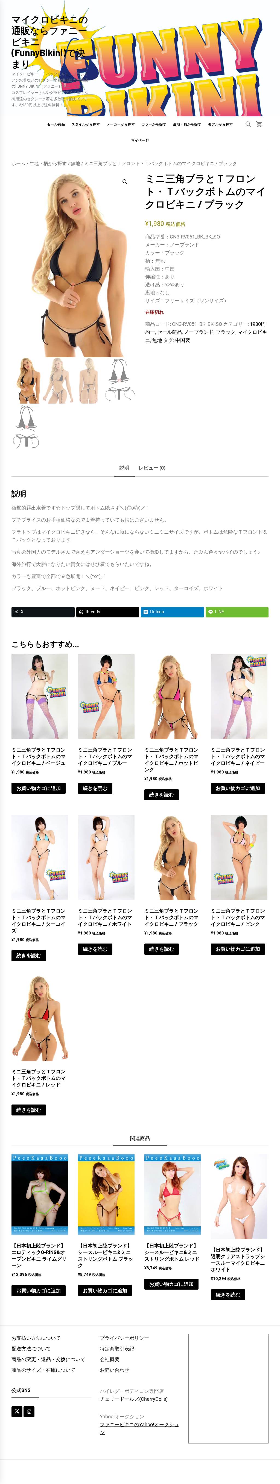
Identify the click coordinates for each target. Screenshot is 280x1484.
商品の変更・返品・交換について (48, 1359)
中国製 (182, 340)
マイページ (140, 140)
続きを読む (95, 788)
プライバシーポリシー (124, 1338)
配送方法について (31, 1348)
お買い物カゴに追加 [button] (38, 788)
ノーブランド (199, 332)
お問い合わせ (114, 1370)
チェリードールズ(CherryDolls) (134, 1399)
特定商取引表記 (117, 1348)
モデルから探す (220, 124)
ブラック (225, 332)
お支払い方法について (36, 1338)
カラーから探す (154, 124)
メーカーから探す (121, 124)
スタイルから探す (86, 124)
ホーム (18, 163)
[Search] (248, 124)
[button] (125, 182)
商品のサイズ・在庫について (43, 1370)
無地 (75, 163)
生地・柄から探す (187, 124)
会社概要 (109, 1359)
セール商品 (56, 124)
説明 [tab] (124, 468)
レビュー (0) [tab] (152, 468)
